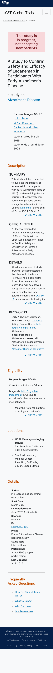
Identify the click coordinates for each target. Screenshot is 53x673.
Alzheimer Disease (21, 348)
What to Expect (23, 600)
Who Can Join (23, 606)
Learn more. (29, 637)
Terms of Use (41, 645)
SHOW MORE (34, 214)
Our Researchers (24, 611)
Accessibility (11, 645)
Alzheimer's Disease (24, 100)
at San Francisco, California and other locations (26, 127)
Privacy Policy (26, 645)
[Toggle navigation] (46, 12)
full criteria (21, 118)
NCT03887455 (19, 526)
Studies (14, 21)
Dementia (25, 207)
